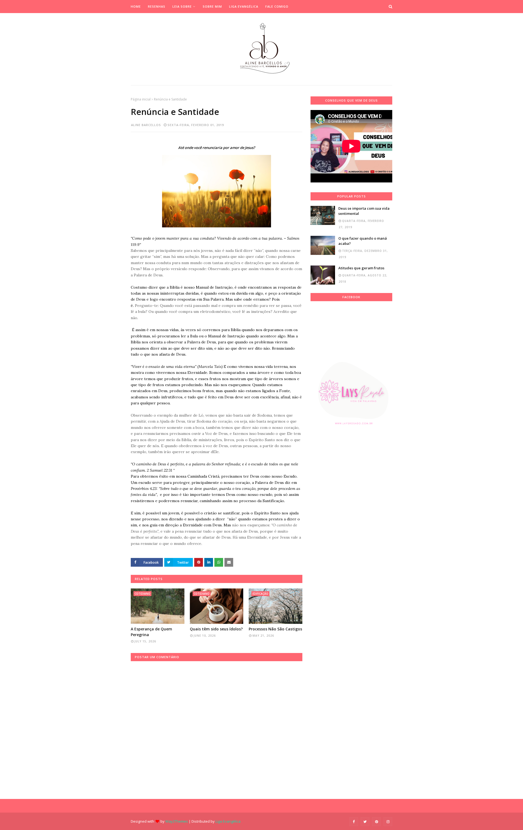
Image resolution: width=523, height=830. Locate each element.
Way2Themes (176, 821)
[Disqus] (216, 729)
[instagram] (388, 821)
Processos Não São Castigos (275, 628)
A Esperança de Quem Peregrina (151, 631)
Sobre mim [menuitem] (212, 6)
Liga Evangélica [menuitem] (243, 6)
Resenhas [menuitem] (156, 6)
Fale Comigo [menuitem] (276, 6)
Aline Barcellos (146, 125)
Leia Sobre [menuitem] (182, 6)
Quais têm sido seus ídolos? (216, 628)
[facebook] (353, 821)
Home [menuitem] (136, 6)
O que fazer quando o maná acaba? (362, 241)
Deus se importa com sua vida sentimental (364, 211)
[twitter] (365, 821)
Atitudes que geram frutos (361, 268)
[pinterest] (376, 821)
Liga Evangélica (228, 821)
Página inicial (141, 99)
